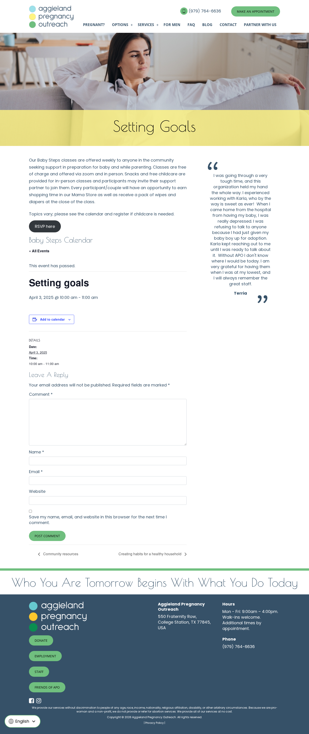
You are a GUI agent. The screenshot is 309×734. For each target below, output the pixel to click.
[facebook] (32, 701)
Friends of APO (47, 687)
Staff (39, 672)
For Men (172, 24)
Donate (41, 640)
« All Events (39, 250)
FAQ (191, 24)
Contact (228, 24)
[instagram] (39, 701)
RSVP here (45, 226)
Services (146, 24)
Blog (207, 24)
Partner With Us (260, 24)
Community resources (60, 553)
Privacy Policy (154, 723)
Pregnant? (94, 24)
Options (120, 24)
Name (36, 452)
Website (37, 491)
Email (36, 471)
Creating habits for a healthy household (150, 553)
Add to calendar (52, 319)
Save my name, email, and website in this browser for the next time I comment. (98, 519)
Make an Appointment (255, 11)
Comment (41, 394)
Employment (45, 656)
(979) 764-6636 (205, 11)
